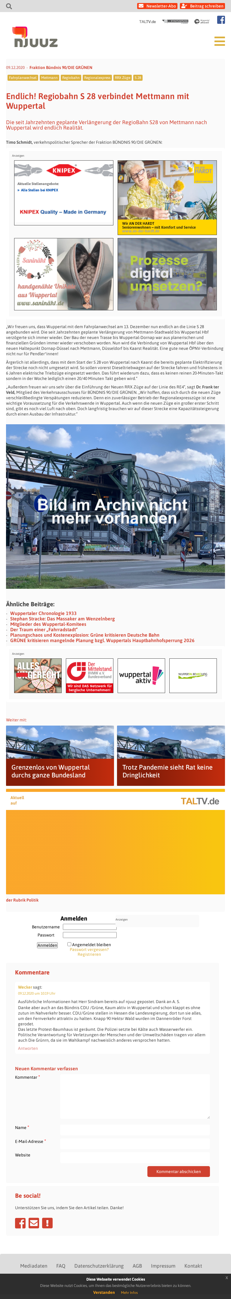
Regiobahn (71, 78)
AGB (137, 1266)
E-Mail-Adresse (30, 1141)
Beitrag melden (47, 1223)
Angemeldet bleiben (91, 944)
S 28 (138, 78)
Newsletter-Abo (161, 6)
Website (22, 1155)
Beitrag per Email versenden (34, 1223)
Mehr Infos (129, 1293)
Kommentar (27, 1077)
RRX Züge (122, 78)
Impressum (163, 1266)
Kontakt (193, 1266)
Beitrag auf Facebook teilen (20, 1223)
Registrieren (89, 954)
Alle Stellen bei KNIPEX (37, 189)
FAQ (60, 1266)
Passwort (46, 935)
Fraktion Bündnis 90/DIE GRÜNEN (60, 67)
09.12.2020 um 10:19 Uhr (36, 993)
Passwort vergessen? (89, 949)
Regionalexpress (97, 78)
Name (22, 1127)
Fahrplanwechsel (23, 78)
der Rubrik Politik (22, 900)
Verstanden (104, 1292)
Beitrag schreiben (206, 6)
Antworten (28, 1048)
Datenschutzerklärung (99, 1266)
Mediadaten (33, 1266)
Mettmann (49, 78)
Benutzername (46, 926)
